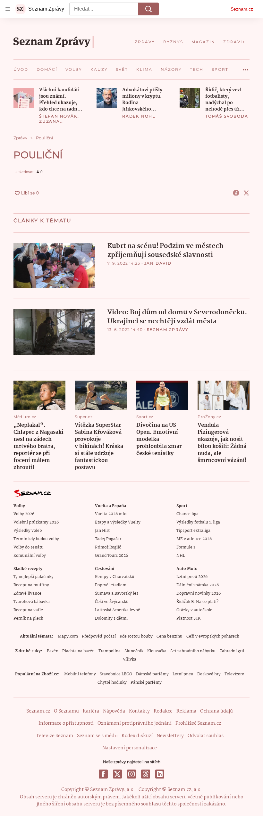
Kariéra (91, 711)
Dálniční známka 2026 (197, 585)
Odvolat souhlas (206, 736)
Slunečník (133, 651)
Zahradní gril (231, 651)
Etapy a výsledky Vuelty (117, 522)
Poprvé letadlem (110, 585)
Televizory (234, 674)
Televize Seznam (54, 736)
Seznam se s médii (97, 736)
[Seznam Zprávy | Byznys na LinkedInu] (159, 774)
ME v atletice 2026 (194, 539)
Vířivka (129, 659)
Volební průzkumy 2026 (36, 522)
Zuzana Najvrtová (54, 124)
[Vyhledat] (148, 9)
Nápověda (114, 711)
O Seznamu (66, 711)
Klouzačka (156, 651)
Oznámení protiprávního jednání (135, 723)
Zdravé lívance (27, 593)
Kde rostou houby (136, 636)
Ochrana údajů (216, 711)
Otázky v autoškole (194, 610)
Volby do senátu (28, 547)
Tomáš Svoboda (226, 116)
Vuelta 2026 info (110, 514)
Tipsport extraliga (193, 530)
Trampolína (109, 651)
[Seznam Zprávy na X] (117, 774)
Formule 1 (185, 547)
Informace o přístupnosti (66, 723)
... (246, 67)
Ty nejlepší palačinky (33, 576)
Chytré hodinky (112, 682)
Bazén (52, 651)
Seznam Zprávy (168, 329)
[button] (23, 98)
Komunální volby (29, 555)
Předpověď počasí (99, 636)
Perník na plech (28, 618)
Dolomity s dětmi (111, 618)
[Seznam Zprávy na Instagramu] (131, 774)
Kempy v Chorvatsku (114, 576)
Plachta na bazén (78, 651)
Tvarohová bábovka (31, 601)
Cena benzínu (169, 636)
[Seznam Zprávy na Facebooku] (103, 774)
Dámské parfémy (152, 674)
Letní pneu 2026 (192, 576)
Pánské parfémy (146, 682)
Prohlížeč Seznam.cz (198, 723)
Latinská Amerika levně (117, 610)
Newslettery (170, 736)
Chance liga (187, 514)
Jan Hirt (102, 530)
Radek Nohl (138, 116)
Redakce (163, 711)
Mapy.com (68, 636)
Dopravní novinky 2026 (198, 593)
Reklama (186, 711)
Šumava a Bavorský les (116, 593)
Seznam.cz (242, 9)
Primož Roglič (108, 547)
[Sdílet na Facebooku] (236, 193)
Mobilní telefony (80, 674)
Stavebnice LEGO (116, 674)
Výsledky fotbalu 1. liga (198, 522)
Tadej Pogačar (108, 539)
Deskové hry (209, 674)
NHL (180, 555)
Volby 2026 (23, 514)
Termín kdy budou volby (36, 539)
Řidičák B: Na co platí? (197, 601)
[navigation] (8, 9)
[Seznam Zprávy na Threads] (145, 774)
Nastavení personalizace (129, 748)
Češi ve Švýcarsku (112, 601)
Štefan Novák (58, 116)
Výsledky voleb (27, 530)
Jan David (158, 263)
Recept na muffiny (31, 585)
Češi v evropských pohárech (212, 636)
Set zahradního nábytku (193, 651)
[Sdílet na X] (246, 193)
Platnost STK (188, 618)
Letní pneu (183, 674)
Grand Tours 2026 (111, 555)
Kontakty (139, 711)
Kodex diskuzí (137, 736)
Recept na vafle (28, 610)
